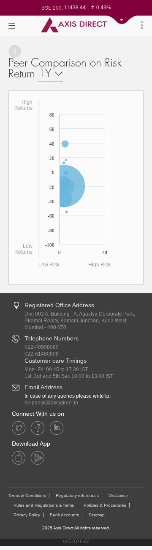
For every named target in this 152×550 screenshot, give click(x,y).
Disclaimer (118, 495)
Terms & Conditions (27, 495)
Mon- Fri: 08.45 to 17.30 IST (56, 369)
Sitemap (97, 515)
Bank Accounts (64, 515)
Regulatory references (77, 495)
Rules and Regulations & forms (44, 505)
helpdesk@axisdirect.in (51, 403)
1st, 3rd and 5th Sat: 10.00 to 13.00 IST (68, 376)
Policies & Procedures (105, 505)
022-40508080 (41, 347)
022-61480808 (41, 354)
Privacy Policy (27, 515)
